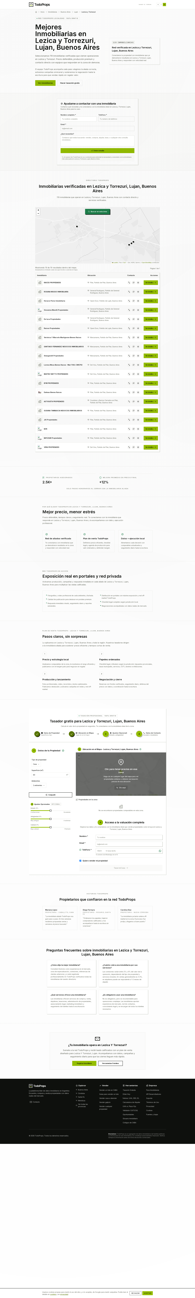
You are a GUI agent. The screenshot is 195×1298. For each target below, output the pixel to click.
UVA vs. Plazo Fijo (129, 1106)
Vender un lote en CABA (108, 1090)
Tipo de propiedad (39, 760)
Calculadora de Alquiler (131, 1102)
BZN (45, 429)
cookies (53, 1294)
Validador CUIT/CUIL (130, 1110)
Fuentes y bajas (152, 1114)
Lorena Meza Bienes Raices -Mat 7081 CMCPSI (63, 365)
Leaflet (115, 262)
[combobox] (36, 764)
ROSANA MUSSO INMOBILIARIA (56, 292)
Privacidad (150, 1106)
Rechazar (135, 1293)
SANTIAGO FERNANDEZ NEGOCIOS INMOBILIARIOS (64, 347)
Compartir (51, 795)
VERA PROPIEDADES (51, 447)
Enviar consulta (99, 151)
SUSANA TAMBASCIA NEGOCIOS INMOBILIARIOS (63, 411)
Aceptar (147, 1293)
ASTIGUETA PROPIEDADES (54, 401)
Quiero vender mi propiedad (95, 861)
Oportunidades (128, 1114)
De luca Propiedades (52, 319)
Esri (124, 262)
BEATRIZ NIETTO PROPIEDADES (56, 374)
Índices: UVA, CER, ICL (131, 1098)
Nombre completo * (68, 115)
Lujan (76, 12)
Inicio (42, 12)
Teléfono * (102, 115)
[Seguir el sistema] (164, 4)
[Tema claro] (158, 4)
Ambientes (36, 781)
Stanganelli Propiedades (54, 356)
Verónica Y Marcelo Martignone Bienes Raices (62, 337)
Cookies (149, 1110)
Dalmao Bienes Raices (53, 392)
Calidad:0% (35, 825)
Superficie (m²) (37, 770)
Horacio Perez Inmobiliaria (54, 301)
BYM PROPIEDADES (51, 383)
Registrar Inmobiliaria (84, 1063)
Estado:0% (34, 808)
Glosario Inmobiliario (130, 1118)
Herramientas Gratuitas (110, 1063)
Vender (145, 4)
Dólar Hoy (126, 1094)
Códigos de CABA (129, 1123)
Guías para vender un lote (109, 1094)
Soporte (149, 1098)
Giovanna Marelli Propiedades (56, 310)
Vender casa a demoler (108, 1098)
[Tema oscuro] (161, 4)
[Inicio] (36, 12)
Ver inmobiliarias (45, 83)
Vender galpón (104, 1102)
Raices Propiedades (52, 328)
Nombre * (83, 836)
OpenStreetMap (147, 262)
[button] (77, 226)
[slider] (50, 810)
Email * (63, 124)
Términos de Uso (152, 1102)
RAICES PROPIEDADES (52, 283)
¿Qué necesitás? (67, 134)
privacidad (64, 1294)
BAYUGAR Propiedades (53, 438)
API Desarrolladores (153, 1094)
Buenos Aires (66, 12)
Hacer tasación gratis (70, 83)
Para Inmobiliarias (152, 1090)
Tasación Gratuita (129, 1090)
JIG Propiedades (50, 420)
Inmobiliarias (52, 12)
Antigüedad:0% (36, 816)
